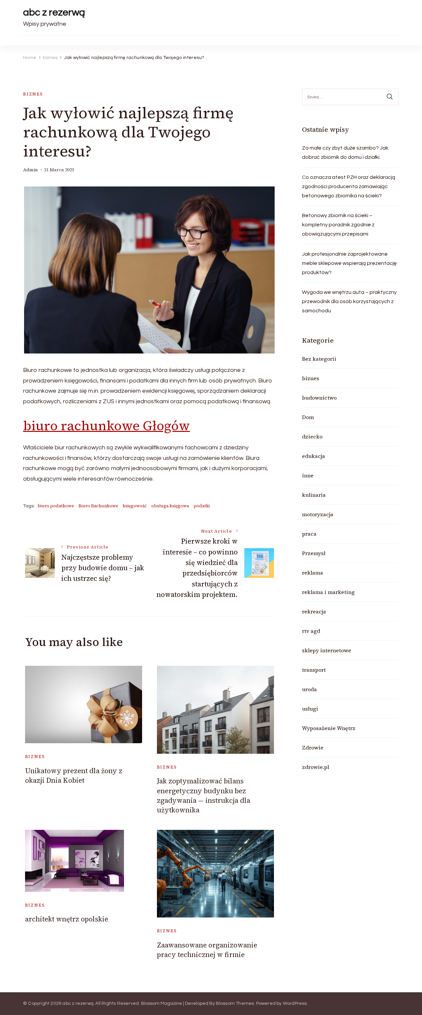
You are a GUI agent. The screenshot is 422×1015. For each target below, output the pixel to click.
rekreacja (314, 611)
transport (314, 669)
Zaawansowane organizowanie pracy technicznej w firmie (207, 949)
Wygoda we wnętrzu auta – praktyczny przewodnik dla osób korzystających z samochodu (349, 301)
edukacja (313, 456)
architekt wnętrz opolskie (66, 919)
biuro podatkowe (56, 506)
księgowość (135, 506)
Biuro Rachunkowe (98, 506)
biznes (33, 94)
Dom (308, 417)
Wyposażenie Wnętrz (328, 728)
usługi (310, 708)
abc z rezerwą (54, 12)
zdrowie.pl (315, 767)
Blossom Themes (235, 1003)
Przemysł (313, 553)
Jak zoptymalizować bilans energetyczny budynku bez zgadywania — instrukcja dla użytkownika (203, 795)
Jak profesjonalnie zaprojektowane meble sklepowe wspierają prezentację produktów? (349, 263)
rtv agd (311, 630)
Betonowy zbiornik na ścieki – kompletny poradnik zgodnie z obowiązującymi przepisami (338, 225)
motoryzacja (317, 514)
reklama (312, 572)
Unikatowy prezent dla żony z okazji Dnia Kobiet (73, 775)
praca (309, 533)
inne (308, 475)
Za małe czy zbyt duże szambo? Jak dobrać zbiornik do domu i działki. (345, 152)
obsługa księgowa (170, 506)
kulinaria (314, 494)
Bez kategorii (319, 358)
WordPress (295, 1003)
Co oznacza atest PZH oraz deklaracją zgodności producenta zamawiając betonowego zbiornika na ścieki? (348, 186)
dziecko (312, 436)
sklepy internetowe (326, 650)
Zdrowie (312, 747)
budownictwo (319, 397)
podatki (202, 506)
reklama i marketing (328, 592)
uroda (309, 689)
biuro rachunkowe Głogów (106, 426)
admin (30, 170)
